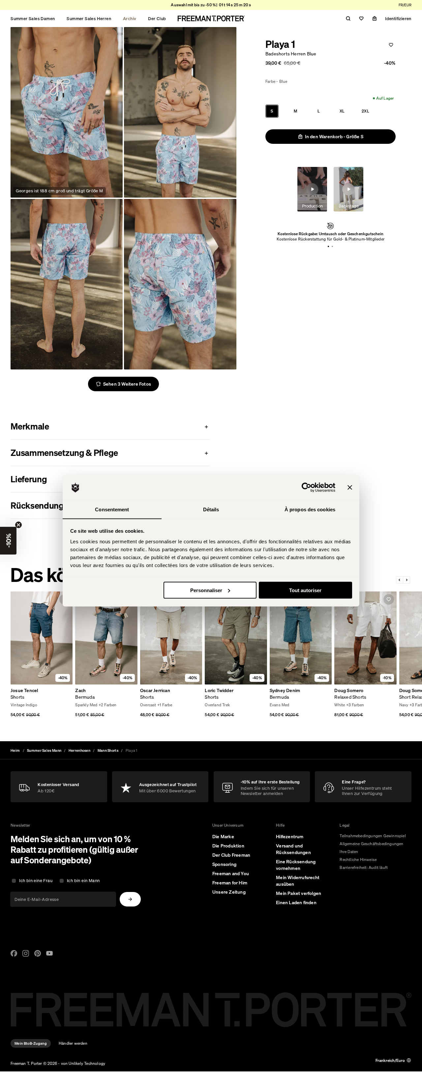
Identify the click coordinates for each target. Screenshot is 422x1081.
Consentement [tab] (112, 509)
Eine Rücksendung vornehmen (296, 865)
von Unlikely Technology (83, 1063)
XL (342, 111)
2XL (365, 111)
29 (20, 705)
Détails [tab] (211, 509)
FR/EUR (405, 5)
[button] (8, 541)
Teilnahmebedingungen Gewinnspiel (373, 835)
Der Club (157, 18)
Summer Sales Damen (33, 18)
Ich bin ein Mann (83, 880)
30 (27, 705)
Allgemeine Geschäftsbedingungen (371, 843)
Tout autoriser (305, 590)
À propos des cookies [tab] (310, 509)
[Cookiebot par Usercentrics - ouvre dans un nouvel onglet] (306, 488)
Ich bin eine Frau (35, 880)
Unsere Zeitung (229, 892)
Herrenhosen (79, 750)
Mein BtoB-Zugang (31, 1043)
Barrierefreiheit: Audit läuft (364, 867)
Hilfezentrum (289, 836)
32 (42, 705)
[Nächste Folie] (406, 580)
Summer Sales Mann (44, 750)
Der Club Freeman (231, 855)
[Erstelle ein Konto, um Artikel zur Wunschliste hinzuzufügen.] (391, 44)
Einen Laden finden (296, 902)
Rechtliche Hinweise (358, 859)
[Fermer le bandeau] (349, 487)
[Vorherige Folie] (399, 580)
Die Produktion (228, 846)
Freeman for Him (229, 882)
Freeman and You (230, 873)
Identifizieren (398, 18)
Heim (15, 750)
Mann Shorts (108, 750)
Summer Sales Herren (89, 18)
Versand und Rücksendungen (293, 849)
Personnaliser (206, 590)
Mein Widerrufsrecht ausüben (297, 880)
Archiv (129, 18)
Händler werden (73, 1043)
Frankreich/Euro (390, 1060)
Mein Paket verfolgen (298, 893)
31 (35, 705)
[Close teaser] (18, 525)
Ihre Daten (349, 851)
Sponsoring (224, 864)
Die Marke (223, 836)
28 (13, 705)
